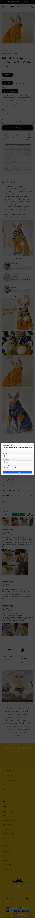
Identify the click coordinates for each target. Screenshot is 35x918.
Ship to (6, 453)
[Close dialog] (33, 444)
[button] (17, 456)
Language (7, 459)
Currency (7, 465)
